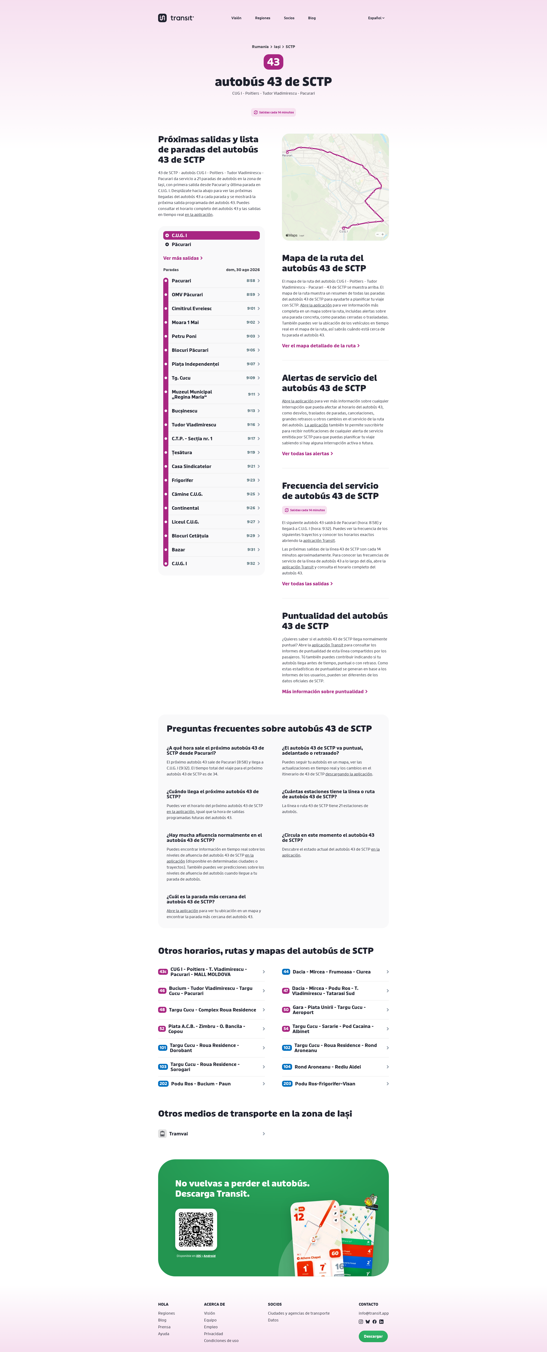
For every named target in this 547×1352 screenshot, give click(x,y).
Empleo (211, 1326)
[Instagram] (361, 1322)
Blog (312, 18)
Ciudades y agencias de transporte (299, 1313)
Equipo (210, 1320)
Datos (273, 1320)
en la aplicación (199, 214)
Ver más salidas (181, 258)
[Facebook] (374, 1322)
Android (210, 1256)
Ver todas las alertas (305, 453)
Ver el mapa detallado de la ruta (319, 345)
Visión (236, 18)
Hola (163, 1304)
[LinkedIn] (381, 1322)
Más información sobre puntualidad (323, 691)
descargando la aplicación (348, 774)
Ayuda (163, 1333)
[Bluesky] (368, 1322)
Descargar (373, 1336)
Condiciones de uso (221, 1340)
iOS (198, 1256)
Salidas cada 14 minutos (276, 112)
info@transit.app (374, 1313)
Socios (289, 18)
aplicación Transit (319, 540)
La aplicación (316, 425)
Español (374, 18)
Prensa (164, 1326)
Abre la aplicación (316, 305)
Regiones (262, 18)
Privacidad (213, 1333)
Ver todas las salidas (305, 583)
